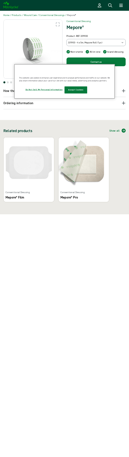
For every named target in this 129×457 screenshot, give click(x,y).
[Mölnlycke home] (11, 5)
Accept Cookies (75, 90)
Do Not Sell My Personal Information (44, 89)
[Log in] (99, 5)
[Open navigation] (121, 5)
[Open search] (110, 5)
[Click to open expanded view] (32, 49)
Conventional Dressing (79, 21)
